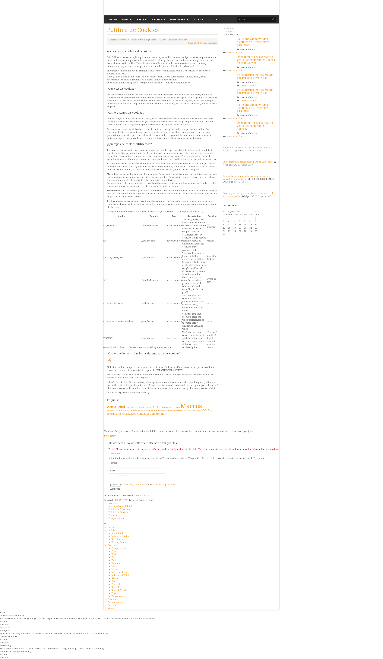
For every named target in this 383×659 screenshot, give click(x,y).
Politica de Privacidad (119, 509)
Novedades (154, 410)
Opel (162, 411)
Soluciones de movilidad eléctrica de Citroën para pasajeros (253, 41)
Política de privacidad (165, 484)
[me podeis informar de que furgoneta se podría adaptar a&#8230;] (226, 144)
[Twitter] (106, 435)
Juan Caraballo (142, 495)
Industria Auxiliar (167, 408)
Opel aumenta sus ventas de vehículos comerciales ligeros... (255, 125)
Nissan (144, 410)
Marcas (191, 406)
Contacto (112, 515)
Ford (156, 407)
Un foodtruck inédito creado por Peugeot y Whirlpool (255, 76)
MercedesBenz (133, 410)
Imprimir (193, 43)
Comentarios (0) (233, 52)
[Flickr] (113, 435)
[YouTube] (111, 435)
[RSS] (115, 435)
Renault (196, 411)
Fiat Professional (143, 407)
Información (123, 40)
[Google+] (109, 435)
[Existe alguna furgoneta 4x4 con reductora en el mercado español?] (226, 190)
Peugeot (169, 410)
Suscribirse (114, 453)
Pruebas (188, 410)
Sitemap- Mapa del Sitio (120, 506)
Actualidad (116, 407)
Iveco (177, 407)
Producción (179, 411)
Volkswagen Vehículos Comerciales (143, 413)
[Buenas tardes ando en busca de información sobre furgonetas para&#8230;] (226, 173)
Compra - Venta (116, 518)
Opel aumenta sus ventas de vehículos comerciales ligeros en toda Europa (256, 59)
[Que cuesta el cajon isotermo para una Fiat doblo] (226, 159)
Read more (5, 627)
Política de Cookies (133, 30)
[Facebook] (104, 435)
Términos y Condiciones (135, 484)
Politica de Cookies (118, 512)
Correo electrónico (209, 43)
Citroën (130, 407)
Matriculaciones (116, 410)
